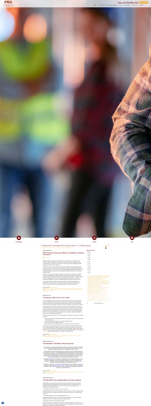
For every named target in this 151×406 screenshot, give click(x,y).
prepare (89, 294)
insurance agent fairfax (91, 299)
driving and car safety (104, 295)
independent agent (90, 300)
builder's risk (49, 372)
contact (61, 335)
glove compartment (97, 300)
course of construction (59, 372)
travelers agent (105, 293)
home (82, 288)
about (97, 286)
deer (100, 293)
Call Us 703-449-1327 (128, 2)
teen (58, 336)
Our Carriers (144, 2)
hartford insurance (76, 288)
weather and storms (95, 296)
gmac (72, 288)
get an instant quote (92, 291)
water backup (95, 288)
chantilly (102, 288)
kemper (78, 372)
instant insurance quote (58, 289)
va (99, 285)
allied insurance (48, 288)
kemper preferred (66, 289)
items (92, 294)
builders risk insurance (96, 295)
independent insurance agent (48, 289)
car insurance (101, 296)
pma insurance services (95, 282)
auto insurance (59, 288)
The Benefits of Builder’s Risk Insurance (58, 343)
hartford (75, 335)
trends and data (90, 295)
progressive (51, 336)
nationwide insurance (76, 289)
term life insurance (98, 299)
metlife (71, 289)
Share (106, 245)
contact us (45, 331)
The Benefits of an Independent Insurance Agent (62, 380)
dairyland (64, 288)
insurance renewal (101, 294)
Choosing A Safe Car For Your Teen (56, 298)
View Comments (53, 287)
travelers (51, 290)
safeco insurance (92, 285)
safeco (55, 336)
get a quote (69, 335)
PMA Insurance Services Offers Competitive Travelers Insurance (63, 254)
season (98, 292)
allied (46, 335)
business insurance (103, 300)
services (48, 290)
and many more (54, 288)
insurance (97, 290)
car (59, 335)
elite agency (68, 288)
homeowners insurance (94, 287)
